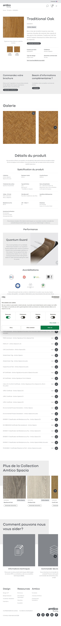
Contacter (36, 88)
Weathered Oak (8, 502)
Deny (11, 327)
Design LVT (6, 593)
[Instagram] (43, 614)
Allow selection (30, 327)
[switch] (23, 317)
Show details (53, 322)
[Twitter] (47, 614)
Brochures (20, 593)
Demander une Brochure (10, 90)
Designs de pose (7, 595)
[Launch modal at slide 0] (33, 113)
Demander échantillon (34, 43)
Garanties (20, 600)
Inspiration (5, 601)
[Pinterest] (56, 614)
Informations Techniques (20, 596)
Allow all (50, 327)
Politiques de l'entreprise (35, 599)
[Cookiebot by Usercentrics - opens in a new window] (52, 297)
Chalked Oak (31, 502)
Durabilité (19, 603)
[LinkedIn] (52, 614)
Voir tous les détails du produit (35, 60)
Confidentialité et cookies (10, 611)
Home (4, 10)
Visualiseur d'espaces (8, 598)
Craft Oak (55, 502)
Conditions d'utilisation (26, 611)
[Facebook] (38, 614)
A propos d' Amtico (37, 595)
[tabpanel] (30, 387)
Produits (9, 10)
